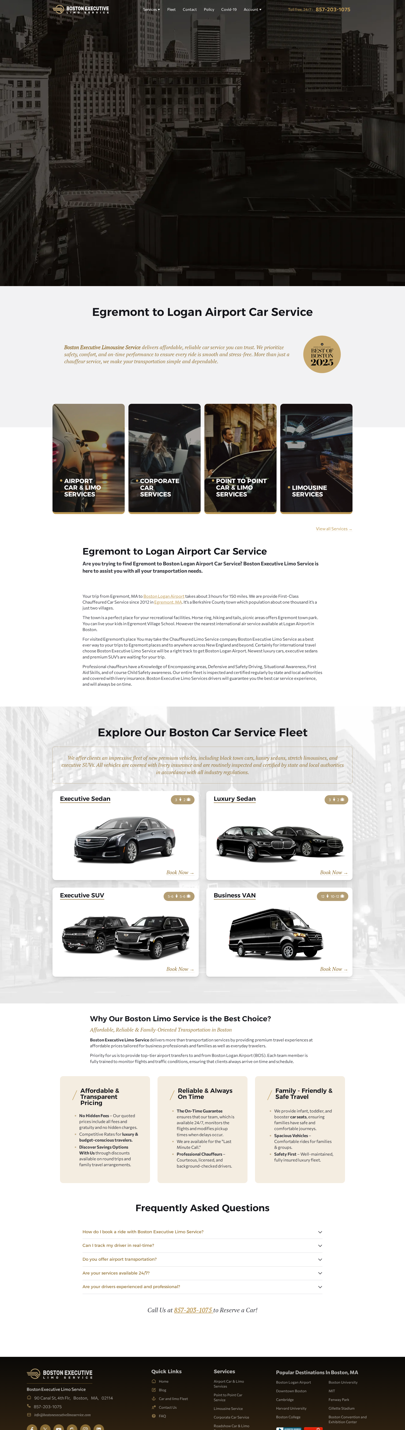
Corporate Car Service (231, 1417)
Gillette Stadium (342, 1408)
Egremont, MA (168, 602)
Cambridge (285, 1399)
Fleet (171, 9)
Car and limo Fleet (173, 1398)
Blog (162, 1390)
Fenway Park (339, 1399)
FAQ (162, 1416)
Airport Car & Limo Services (229, 1383)
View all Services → (334, 528)
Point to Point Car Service (228, 1397)
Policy (209, 9)
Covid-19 (229, 9)
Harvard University (291, 1408)
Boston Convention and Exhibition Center (348, 1419)
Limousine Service (228, 1408)
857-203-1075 (193, 1310)
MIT (332, 1391)
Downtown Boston (291, 1391)
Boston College (288, 1417)
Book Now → (180, 872)
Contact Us (168, 1407)
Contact (190, 9)
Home (164, 1381)
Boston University (343, 1382)
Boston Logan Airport (163, 596)
